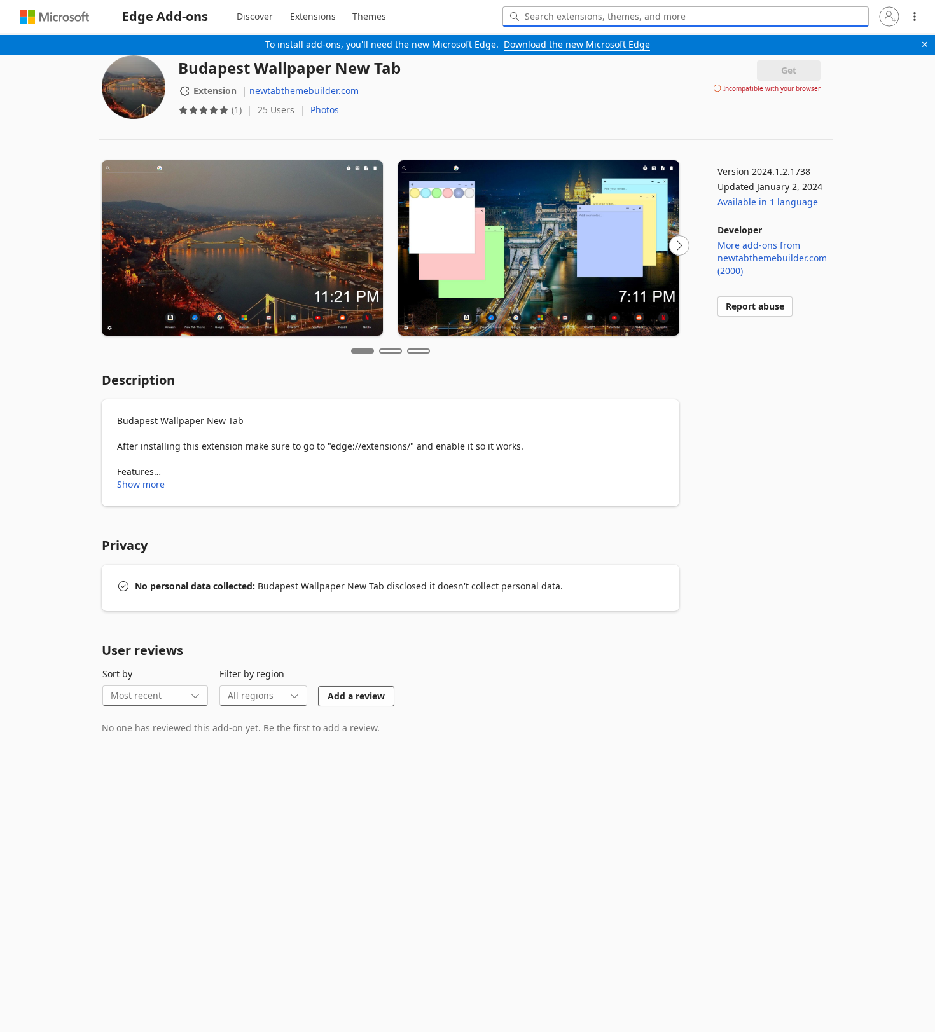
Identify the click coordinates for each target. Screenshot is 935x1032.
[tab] (254, 16)
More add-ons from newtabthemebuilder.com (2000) (772, 258)
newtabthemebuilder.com (304, 91)
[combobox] (685, 16)
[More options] (914, 16)
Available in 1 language (767, 202)
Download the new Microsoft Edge (577, 44)
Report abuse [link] (755, 306)
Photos (324, 110)
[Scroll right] (679, 245)
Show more (141, 484)
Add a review (356, 696)
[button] (889, 16)
